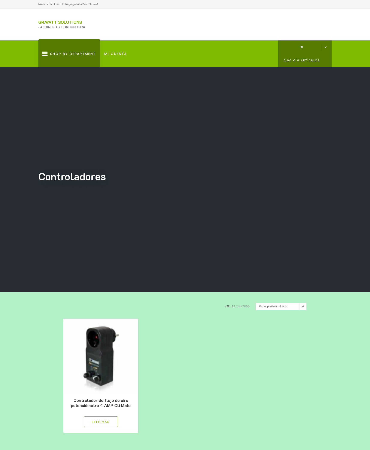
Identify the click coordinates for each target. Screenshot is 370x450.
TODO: (246, 306)
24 (238, 306)
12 (233, 306)
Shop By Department (71, 59)
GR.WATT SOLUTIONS (60, 22)
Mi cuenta (115, 53)
